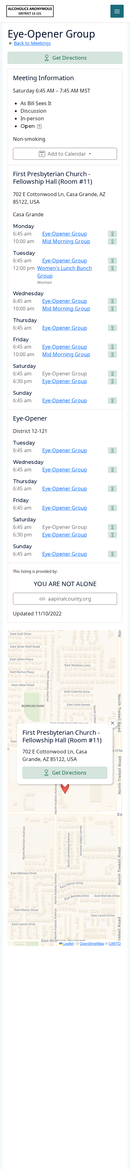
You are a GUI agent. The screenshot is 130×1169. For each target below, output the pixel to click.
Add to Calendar (67, 153)
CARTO (115, 943)
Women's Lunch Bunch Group (64, 272)
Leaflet (68, 943)
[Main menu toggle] (117, 11)
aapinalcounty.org (69, 598)
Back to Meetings (32, 43)
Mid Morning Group (66, 241)
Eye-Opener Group (64, 233)
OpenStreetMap (92, 943)
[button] (65, 788)
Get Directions (69, 57)
